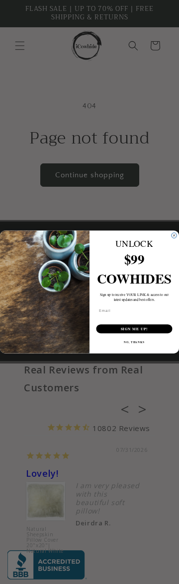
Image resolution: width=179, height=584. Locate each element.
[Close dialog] (174, 235)
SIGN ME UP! (134, 328)
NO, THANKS (134, 342)
